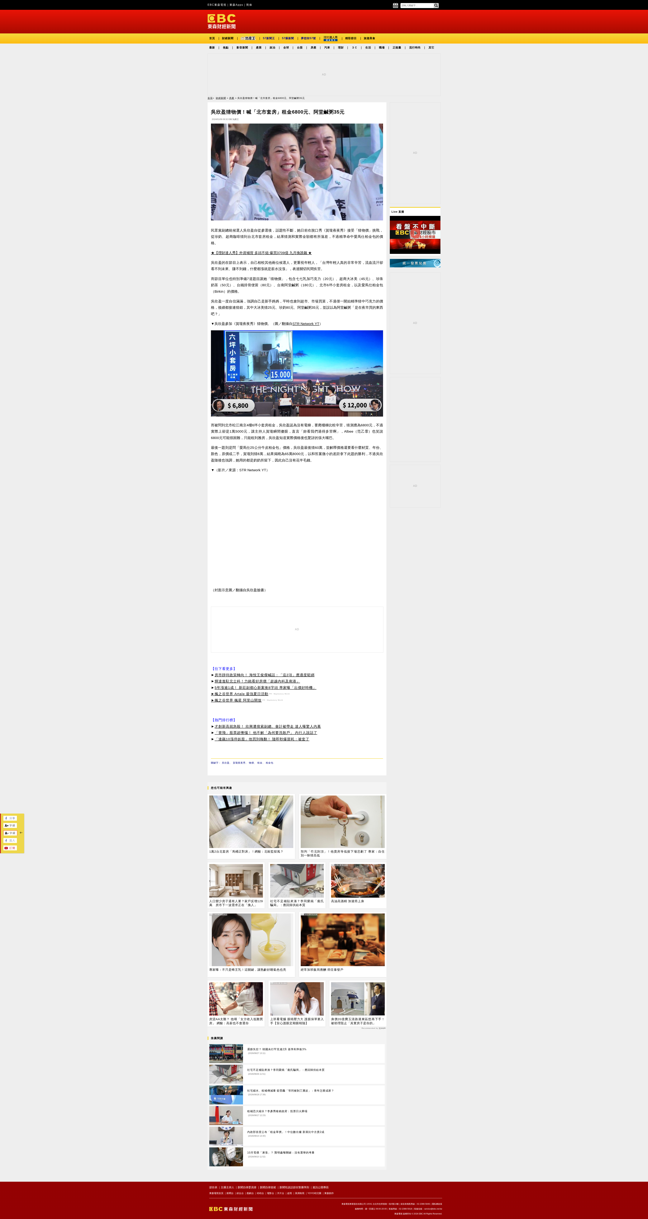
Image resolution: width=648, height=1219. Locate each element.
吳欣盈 (226, 762)
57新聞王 (269, 38)
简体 (249, 4)
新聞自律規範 (268, 1187)
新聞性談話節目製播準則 (294, 1187)
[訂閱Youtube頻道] (10, 849)
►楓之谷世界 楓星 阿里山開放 (236, 700)
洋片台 (280, 1193)
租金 (259, 762)
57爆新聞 (288, 38)
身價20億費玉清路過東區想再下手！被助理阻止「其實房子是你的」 (358, 1021)
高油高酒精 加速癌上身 (347, 901)
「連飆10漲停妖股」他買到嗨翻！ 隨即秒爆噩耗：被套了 (262, 739)
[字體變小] (10, 834)
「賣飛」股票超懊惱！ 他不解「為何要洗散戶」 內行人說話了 (266, 733)
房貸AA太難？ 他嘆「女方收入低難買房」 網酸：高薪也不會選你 (236, 1021)
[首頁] (222, 21)
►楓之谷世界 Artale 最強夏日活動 (239, 694)
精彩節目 (351, 38)
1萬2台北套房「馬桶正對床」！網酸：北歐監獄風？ (246, 851)
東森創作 (329, 1193)
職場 (382, 47)
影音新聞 (242, 47)
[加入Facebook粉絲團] (10, 842)
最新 (212, 47)
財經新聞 (228, 38)
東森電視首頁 (216, 1193)
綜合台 (240, 1193)
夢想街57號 (308, 38)
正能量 (397, 47)
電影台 (270, 1193)
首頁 (212, 38)
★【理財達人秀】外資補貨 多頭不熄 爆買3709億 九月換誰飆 (259, 253)
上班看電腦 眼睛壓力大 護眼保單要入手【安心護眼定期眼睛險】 (297, 1021)
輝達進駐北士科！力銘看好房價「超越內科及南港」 (257, 681)
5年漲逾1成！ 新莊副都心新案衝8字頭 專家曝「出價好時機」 (265, 688)
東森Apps (236, 4)
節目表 (213, 1187)
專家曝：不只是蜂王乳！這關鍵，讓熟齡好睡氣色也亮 (247, 969)
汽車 (327, 47)
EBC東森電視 (217, 4)
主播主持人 (227, 1187)
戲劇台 (250, 1193)
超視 (289, 1193)
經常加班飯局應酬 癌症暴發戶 (322, 969)
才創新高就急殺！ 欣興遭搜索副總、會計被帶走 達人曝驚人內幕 (268, 726)
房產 (313, 47)
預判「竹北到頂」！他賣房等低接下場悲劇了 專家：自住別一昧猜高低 (343, 853)
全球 (286, 47)
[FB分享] (10, 819)
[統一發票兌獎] (415, 266)
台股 (300, 47)
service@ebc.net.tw (433, 1209)
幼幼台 (260, 1193)
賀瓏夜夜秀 (239, 762)
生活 (368, 47)
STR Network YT (305, 324)
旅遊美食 (369, 38)
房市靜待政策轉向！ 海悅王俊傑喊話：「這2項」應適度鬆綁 (265, 675)
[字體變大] (10, 827)
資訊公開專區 (321, 1187)
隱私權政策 (437, 1204)
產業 (259, 47)
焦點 (226, 47)
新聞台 (230, 1193)
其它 (431, 47)
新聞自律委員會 (247, 1187)
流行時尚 (415, 47)
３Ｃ (354, 47)
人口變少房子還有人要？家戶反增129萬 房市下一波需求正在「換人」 (236, 903)
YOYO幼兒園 (314, 1193)
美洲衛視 (299, 1193)
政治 (272, 47)
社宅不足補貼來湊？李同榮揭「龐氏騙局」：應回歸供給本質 (297, 903)
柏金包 (269, 762)
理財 (341, 47)
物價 (251, 762)
